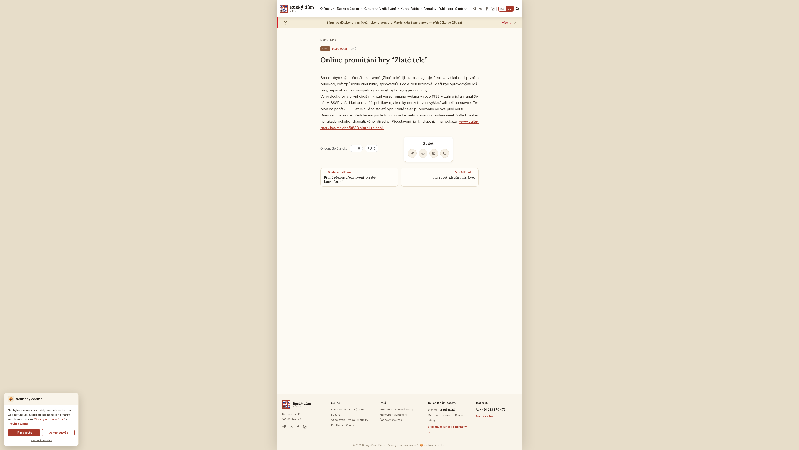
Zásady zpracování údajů (402, 445)
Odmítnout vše (58, 432)
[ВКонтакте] (481, 9)
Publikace (445, 8)
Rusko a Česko (348, 8)
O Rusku (326, 8)
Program (385, 409)
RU (502, 8)
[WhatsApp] (423, 153)
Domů (324, 39)
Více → (506, 22)
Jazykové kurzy (403, 409)
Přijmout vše (24, 432)
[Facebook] (487, 9)
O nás (459, 8)
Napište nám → (486, 416)
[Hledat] (517, 9)
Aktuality (430, 8)
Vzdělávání (387, 8)
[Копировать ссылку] (444, 153)
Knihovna (386, 414)
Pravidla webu (18, 423)
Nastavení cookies (433, 445)
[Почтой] (433, 153)
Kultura (369, 8)
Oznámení (400, 414)
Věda (415, 8)
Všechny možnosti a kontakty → (447, 429)
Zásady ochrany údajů (49, 419)
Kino (333, 39)
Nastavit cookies (41, 440)
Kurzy (405, 8)
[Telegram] (475, 9)
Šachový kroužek (391, 419)
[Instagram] (493, 9)
